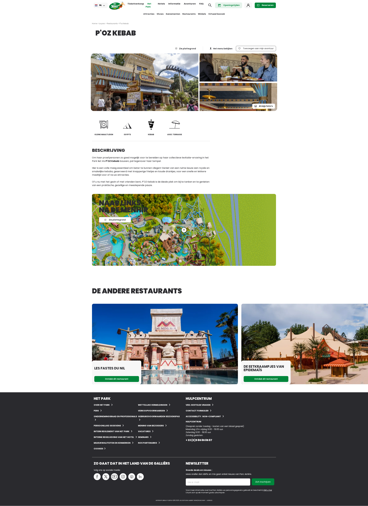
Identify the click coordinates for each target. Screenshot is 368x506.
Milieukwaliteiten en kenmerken (112, 442)
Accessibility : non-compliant (203, 416)
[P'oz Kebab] (145, 82)
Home (94, 23)
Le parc (102, 23)
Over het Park (102, 405)
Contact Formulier (197, 410)
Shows (160, 14)
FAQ (201, 3)
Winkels (202, 14)
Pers (96, 410)
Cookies (98, 448)
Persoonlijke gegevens (107, 425)
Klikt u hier (267, 490)
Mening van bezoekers (151, 425)
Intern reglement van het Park (111, 431)
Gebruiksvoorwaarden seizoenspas (159, 416)
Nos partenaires (147, 442)
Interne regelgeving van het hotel (114, 437)
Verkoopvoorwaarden (151, 410)
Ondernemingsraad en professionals (115, 416)
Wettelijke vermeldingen (152, 405)
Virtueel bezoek (216, 14)
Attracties (148, 14)
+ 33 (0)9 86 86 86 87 (199, 440)
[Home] (117, 5)
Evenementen (173, 14)
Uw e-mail (193, 482)
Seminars (143, 437)
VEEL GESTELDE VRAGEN (198, 405)
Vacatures (144, 431)
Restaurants (189, 14)
